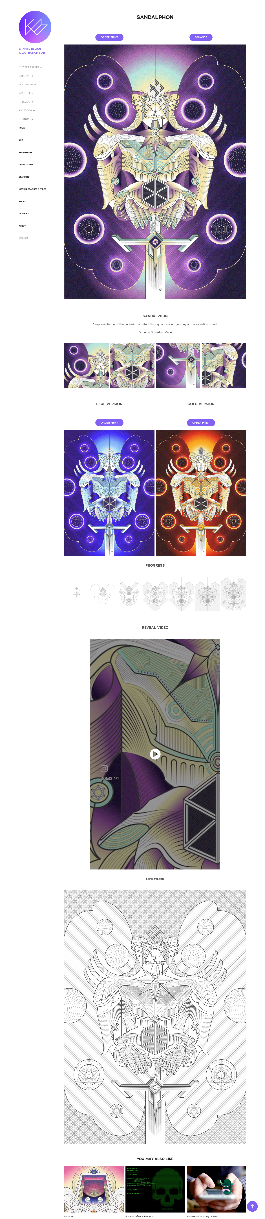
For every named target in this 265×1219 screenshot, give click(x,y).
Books (22, 201)
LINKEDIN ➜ (26, 75)
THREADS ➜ (26, 101)
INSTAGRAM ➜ (27, 84)
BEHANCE (201, 37)
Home (22, 128)
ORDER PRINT (109, 37)
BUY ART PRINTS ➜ (30, 67)
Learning (24, 213)
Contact (23, 238)
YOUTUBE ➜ (26, 93)
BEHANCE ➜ (26, 119)
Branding (24, 177)
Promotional (26, 164)
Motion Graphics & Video (32, 189)
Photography (26, 152)
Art (21, 140)
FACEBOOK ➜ (27, 110)
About (22, 226)
